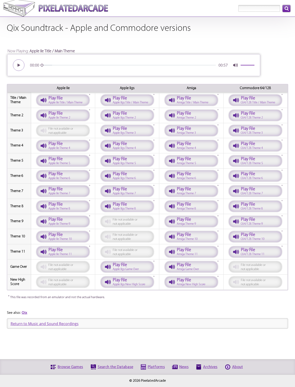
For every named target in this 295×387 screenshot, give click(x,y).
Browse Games (70, 367)
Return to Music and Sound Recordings (45, 323)
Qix (24, 312)
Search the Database (115, 367)
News (184, 367)
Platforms (156, 367)
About (237, 367)
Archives (210, 367)
